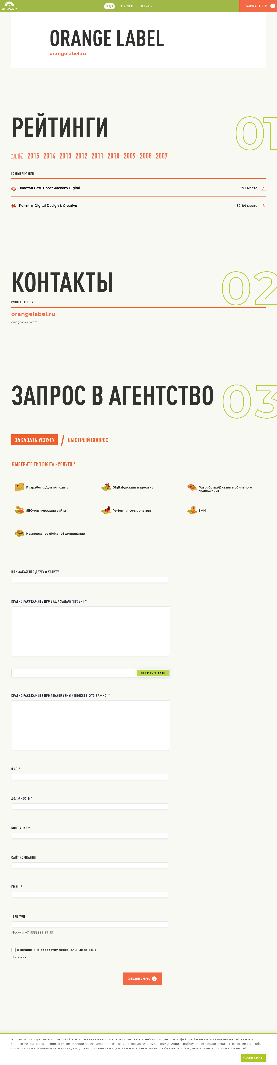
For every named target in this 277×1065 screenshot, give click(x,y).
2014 (49, 155)
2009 (130, 155)
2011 (97, 155)
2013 (65, 155)
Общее (109, 6)
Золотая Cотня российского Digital (49, 188)
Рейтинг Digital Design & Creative (48, 206)
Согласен (253, 1058)
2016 (17, 155)
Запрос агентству (257, 6)
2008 (146, 155)
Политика (19, 957)
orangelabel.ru (68, 53)
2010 (113, 155)
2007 (162, 155)
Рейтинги (127, 6)
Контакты (147, 6)
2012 (81, 155)
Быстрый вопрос (88, 439)
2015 (33, 155)
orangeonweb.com (24, 322)
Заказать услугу (35, 439)
